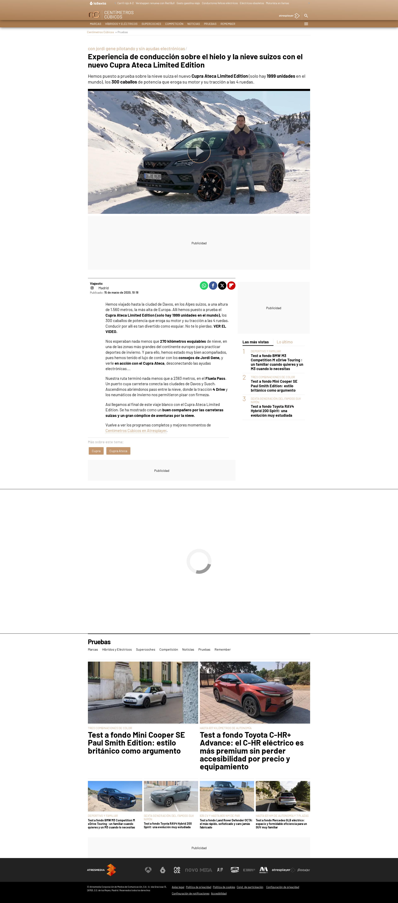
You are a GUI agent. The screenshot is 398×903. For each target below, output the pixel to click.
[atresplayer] (288, 16)
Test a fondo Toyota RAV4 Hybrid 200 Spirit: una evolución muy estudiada (272, 410)
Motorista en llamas (277, 3)
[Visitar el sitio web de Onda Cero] (235, 870)
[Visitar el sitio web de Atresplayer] (284, 870)
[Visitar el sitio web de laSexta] (163, 870)
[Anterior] (114, 3)
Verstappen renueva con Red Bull (155, 3)
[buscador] (306, 16)
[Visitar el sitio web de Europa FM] (249, 870)
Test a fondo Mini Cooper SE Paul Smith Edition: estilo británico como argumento (274, 385)
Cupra (96, 451)
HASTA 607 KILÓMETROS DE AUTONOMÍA (225, 728)
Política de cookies (224, 887)
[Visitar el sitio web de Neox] (177, 870)
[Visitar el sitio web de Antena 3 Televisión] (148, 870)
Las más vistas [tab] (256, 341)
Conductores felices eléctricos (220, 3)
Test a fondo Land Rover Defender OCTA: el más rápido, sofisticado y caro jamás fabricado (226, 823)
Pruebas (210, 23)
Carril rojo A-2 (125, 3)
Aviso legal (178, 887)
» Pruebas (121, 32)
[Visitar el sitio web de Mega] (206, 870)
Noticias (193, 23)
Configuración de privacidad (282, 887)
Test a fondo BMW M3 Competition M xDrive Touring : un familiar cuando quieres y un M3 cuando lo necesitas (277, 362)
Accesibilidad (219, 893)
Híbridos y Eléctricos (121, 23)
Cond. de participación (250, 887)
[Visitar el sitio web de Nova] (191, 870)
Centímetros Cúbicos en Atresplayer (136, 430)
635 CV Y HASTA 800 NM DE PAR (220, 815)
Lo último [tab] (285, 341)
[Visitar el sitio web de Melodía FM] (263, 870)
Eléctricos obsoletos (252, 3)
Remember (228, 23)
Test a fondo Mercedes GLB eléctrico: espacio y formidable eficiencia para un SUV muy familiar (281, 823)
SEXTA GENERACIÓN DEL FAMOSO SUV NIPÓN (169, 817)
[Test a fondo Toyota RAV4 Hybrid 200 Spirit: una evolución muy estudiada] (171, 796)
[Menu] (306, 24)
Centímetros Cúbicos (100, 32)
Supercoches (151, 23)
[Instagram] (92, 288)
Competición (174, 23)
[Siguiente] (308, 3)
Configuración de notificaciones (190, 893)
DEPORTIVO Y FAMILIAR (266, 351)
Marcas (95, 23)
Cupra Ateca (118, 451)
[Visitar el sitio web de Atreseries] (220, 870)
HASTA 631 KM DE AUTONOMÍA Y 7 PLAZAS (282, 815)
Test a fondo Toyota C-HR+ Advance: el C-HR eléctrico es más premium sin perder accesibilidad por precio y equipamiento (252, 750)
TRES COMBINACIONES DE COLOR (273, 377)
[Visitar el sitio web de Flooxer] (303, 870)
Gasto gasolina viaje (188, 3)
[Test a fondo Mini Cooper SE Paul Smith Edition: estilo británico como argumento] (143, 693)
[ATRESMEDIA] (101, 870)
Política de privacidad (198, 887)
